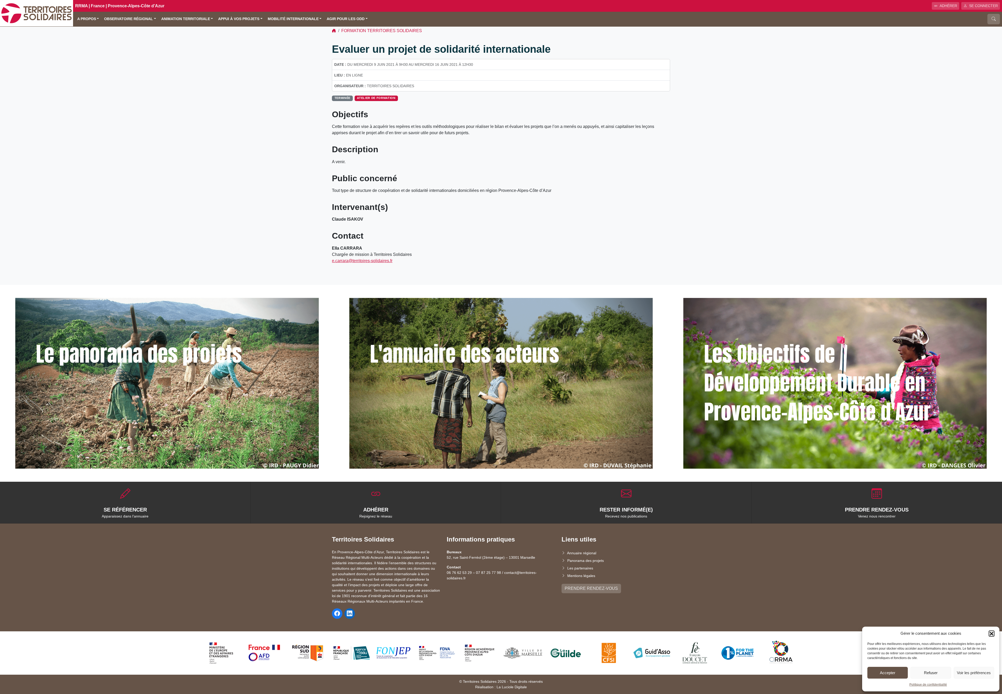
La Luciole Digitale (512, 687)
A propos (86, 19)
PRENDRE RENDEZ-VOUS (591, 588)
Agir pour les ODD (346, 19)
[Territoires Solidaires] (36, 13)
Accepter (887, 673)
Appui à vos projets (238, 19)
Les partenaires (580, 568)
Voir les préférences (974, 673)
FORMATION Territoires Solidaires (381, 30)
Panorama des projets (585, 560)
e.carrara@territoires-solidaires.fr (362, 260)
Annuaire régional (581, 553)
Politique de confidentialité (928, 684)
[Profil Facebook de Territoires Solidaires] (337, 613)
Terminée (342, 97)
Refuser (931, 673)
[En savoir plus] (167, 383)
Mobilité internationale (293, 19)
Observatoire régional (128, 19)
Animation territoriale (185, 19)
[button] (991, 633)
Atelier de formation (376, 97)
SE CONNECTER (983, 6)
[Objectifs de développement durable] (835, 383)
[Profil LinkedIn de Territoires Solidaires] (349, 613)
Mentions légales (581, 576)
